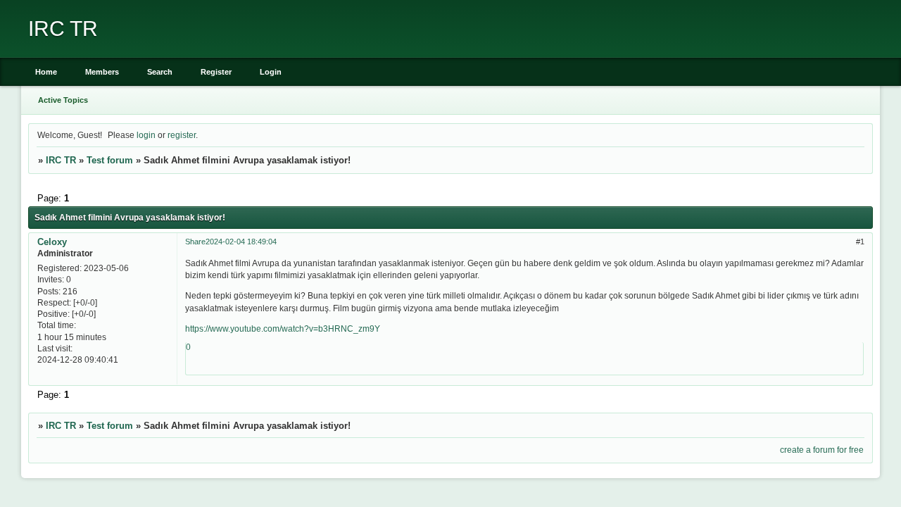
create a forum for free (822, 449)
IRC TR (61, 160)
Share (195, 241)
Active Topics (63, 100)
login (146, 134)
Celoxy (52, 242)
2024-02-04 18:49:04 (241, 241)
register (182, 134)
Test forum (110, 160)
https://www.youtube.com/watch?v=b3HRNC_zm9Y (282, 328)
